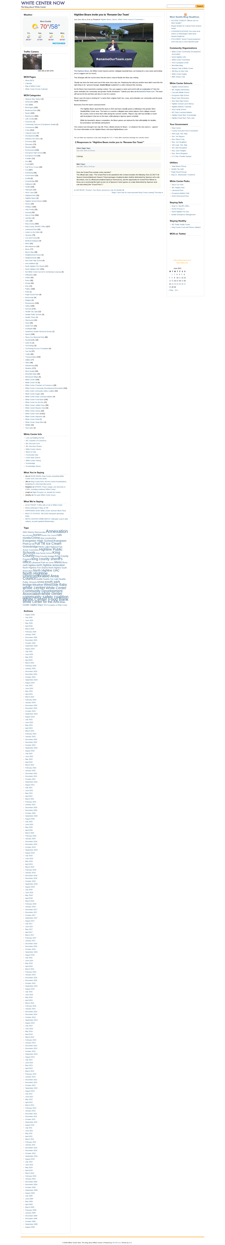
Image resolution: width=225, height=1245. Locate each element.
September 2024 (31, 680)
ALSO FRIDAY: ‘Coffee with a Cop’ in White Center (43, 505)
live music (50, 562)
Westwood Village (31, 377)
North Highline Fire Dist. (180, 212)
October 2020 (30, 813)
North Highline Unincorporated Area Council (41, 576)
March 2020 (29, 833)
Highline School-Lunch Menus (183, 104)
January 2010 (30, 1179)
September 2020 (31, 816)
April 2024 (29, 694)
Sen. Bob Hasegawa (179, 148)
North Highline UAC (32, 269)
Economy (28, 141)
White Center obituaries (34, 416)
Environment (30, 150)
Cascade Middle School (180, 92)
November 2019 (31, 844)
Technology (29, 345)
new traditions (30, 263)
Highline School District (33, 201)
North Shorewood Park (180, 196)
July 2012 (28, 1094)
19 (182, 281)
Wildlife (27, 425)
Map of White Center (32, 86)
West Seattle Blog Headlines (184, 17)
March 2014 (29, 1037)
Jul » (176, 290)
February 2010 (30, 1176)
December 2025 (31, 637)
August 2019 (30, 853)
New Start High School (33, 260)
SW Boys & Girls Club (180, 71)
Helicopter (29, 190)
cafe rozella (29, 119)
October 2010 (30, 1153)
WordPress (116, 1242)
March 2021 (29, 799)
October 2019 (30, 847)
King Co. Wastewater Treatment (183, 175)
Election (28, 147)
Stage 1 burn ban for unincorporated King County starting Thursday (136, 192)
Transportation (30, 357)
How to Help (29, 215)
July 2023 (28, 719)
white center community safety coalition (39, 391)
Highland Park (30, 195)
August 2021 (30, 785)
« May (171, 290)
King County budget (44, 556)
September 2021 (31, 782)
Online (27, 277)
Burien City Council (49, 535)
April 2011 (28, 1136)
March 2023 (29, 731)
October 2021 (30, 779)
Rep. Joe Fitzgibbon (179, 142)
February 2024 (30, 700)
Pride (27, 292)
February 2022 (30, 768)
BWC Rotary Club (178, 77)
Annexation (29, 102)
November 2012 (31, 1082)
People (27, 283)
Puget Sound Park (32, 294)
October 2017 (30, 915)
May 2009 (29, 1201)
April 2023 (29, 728)
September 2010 (31, 1156)
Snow (27, 323)
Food (27, 164)
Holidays (28, 207)
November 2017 (31, 912)
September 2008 (31, 1224)
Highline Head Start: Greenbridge (184, 115)
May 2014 (29, 1031)
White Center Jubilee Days (35, 405)
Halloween (29, 184)
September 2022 (31, 748)
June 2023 (29, 722)
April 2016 (29, 966)
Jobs (27, 221)
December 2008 (31, 1216)
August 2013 (30, 1057)
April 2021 (29, 796)
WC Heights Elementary (180, 90)
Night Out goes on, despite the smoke (47, 492)
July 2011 (28, 1128)
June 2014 (29, 1029)
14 (170, 281)
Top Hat (28, 351)
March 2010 (29, 1173)
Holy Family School (44, 553)
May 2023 (29, 725)
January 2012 (30, 1111)
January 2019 (30, 873)
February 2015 (30, 1006)
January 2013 (30, 1077)
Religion (28, 300)
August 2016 (30, 955)
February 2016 (30, 972)
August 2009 (30, 1193)
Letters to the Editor (32, 232)
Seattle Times (30, 317)
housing (28, 212)
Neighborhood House (33, 255)
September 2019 (31, 850)
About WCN (29, 80)
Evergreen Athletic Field (180, 193)
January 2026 (30, 634)
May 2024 (29, 691)
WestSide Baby (31, 374)
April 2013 (29, 1068)
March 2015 (29, 1003)
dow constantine (48, 538)
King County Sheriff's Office (35, 226)
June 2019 (29, 858)
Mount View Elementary (180, 98)
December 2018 (31, 875)
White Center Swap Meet (34, 422)
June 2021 (29, 790)
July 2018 (28, 890)
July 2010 (28, 1162)
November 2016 (31, 946)
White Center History (33, 460)
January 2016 (30, 975)
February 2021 (30, 802)
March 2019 (29, 867)
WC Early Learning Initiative (182, 112)
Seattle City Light (31, 311)
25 (180, 284)
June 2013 (29, 1063)
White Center (30, 380)
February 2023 (30, 734)
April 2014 (29, 1034)
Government (30, 175)
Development (30, 136)
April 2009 (29, 1204)
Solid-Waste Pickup (179, 166)
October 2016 (30, 949)
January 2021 (30, 804)
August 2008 (30, 1227)
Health (27, 187)
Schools (28, 309)
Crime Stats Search (33, 458)
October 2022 (30, 745)
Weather (28, 368)
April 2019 (29, 864)
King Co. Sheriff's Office (180, 206)
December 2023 (31, 705)
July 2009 (28, 1196)
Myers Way (29, 252)
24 (177, 284)
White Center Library (33, 411)
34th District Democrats (34, 532)
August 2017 (30, 921)
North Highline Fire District (35, 266)
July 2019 (28, 856)
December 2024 (31, 671)
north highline (29, 565)
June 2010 (29, 1165)
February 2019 (30, 870)
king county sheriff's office (43, 560)
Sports (27, 334)
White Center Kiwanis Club (35, 408)
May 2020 (29, 827)
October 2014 (30, 1017)
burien (37, 535)
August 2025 (30, 649)
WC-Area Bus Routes (34, 446)
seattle (39, 579)
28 (170, 287)
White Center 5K (31, 382)
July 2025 (28, 651)
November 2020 (31, 810)
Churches (29, 122)
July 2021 (28, 787)
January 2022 (30, 770)
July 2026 (28, 617)
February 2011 (30, 1142)
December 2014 (31, 1012)
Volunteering (29, 365)
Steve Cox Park (178, 185)
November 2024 (31, 674)
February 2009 (30, 1210)
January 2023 (30, 736)
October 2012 (30, 1085)
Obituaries (29, 275)
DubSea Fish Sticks (32, 139)
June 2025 (29, 654)
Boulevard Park (31, 110)
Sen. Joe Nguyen (178, 136)
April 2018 (29, 898)
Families (28, 158)
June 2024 (29, 688)
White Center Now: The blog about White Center (44, 4)
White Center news (32, 414)
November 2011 (31, 1116)
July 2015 (28, 992)
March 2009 (29, 1207)
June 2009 (29, 1199)
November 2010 (31, 1150)
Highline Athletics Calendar (181, 107)
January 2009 (30, 1213)
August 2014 (30, 1023)
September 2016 (31, 952)
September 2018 (31, 884)
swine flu (28, 343)
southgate (29, 328)
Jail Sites (28, 218)
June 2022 (29, 756)
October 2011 (30, 1119)
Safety (27, 306)
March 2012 (29, 1105)
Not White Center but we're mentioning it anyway (43, 272)
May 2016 (29, 963)
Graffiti (27, 178)
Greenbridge (30, 181)
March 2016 (29, 969)
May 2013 (29, 1065)
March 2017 (29, 935)
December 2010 (31, 1148)
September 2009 (31, 1190)
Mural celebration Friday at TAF (37, 508)
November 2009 (31, 1184)
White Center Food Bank (34, 399)
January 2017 (30, 941)
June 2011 (29, 1131)
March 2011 (29, 1139)
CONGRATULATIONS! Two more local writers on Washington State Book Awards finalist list (185, 33)
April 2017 (29, 932)
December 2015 (31, 977)
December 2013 (31, 1046)
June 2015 (29, 995)
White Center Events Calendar (36, 89)
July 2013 (28, 1060)
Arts (26, 105)
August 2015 (30, 989)
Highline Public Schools (42, 551)
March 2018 (29, 901)
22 (172, 284)
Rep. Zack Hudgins (179, 151)
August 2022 (30, 751)
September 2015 (31, 986)
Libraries (28, 235)
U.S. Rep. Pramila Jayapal (181, 156)
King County (29, 224)
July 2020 (28, 821)
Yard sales (29, 428)
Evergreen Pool (31, 156)
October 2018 (30, 881)
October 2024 (30, 677)
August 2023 (30, 717)
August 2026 (30, 615)
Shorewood (29, 320)
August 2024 (30, 683)
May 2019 (29, 861)
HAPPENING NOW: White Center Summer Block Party (45, 511)
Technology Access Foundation (37, 348)
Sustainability (30, 340)
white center (34, 587)
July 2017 (28, 924)
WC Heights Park (178, 187)
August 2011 (29, 1125)
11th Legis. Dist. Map (179, 145)
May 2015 (29, 997)
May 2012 (29, 1099)
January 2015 (30, 1009)
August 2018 (30, 887)
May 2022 (29, 759)
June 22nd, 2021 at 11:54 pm (86, 150)
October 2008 (30, 1221)
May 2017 (29, 929)
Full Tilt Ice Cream (32, 167)
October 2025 (30, 643)
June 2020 (29, 824)
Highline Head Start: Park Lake (183, 118)
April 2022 (29, 762)
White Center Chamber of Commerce (39, 385)
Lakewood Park (31, 229)
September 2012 (31, 1088)
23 (175, 284)
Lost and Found (31, 238)
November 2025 (31, 640)
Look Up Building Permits (35, 438)
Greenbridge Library (33, 466)
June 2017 (29, 926)
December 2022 (31, 739)
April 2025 (29, 660)
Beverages (29, 107)
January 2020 (30, 839)
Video (27, 363)
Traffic (27, 354)
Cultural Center (30, 133)
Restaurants (29, 303)
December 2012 (31, 1080)
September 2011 (31, 1122)
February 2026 (30, 632)
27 (185, 284)
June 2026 (29, 620)
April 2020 (29, 830)
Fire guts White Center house (45, 495)
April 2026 (29, 626)
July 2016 (28, 958)
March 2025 (29, 663)
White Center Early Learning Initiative (38, 397)
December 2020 (31, 807)
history (27, 204)
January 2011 (30, 1145)
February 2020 (30, 836)
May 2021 (29, 793)
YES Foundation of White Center (55, 605)
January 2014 (30, 1043)
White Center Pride (32, 419)
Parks (27, 280)
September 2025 (31, 646)
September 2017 (31, 918)
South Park (29, 326)
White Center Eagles (32, 394)
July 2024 (28, 685)
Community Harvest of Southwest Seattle (40, 124)
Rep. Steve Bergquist (180, 153)
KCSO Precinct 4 (178, 209)
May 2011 (28, 1133)
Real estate (29, 297)
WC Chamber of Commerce (36, 441)
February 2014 (30, 1040)
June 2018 (29, 892)
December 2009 (31, 1182)
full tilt (31, 544)
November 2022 (31, 742)
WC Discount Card (33, 443)
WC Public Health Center (181, 224)
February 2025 (30, 666)
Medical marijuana (32, 241)
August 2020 (30, 819)
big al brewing (28, 535)
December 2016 (31, 943)
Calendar (28, 83)
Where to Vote (31, 452)
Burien (27, 113)
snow (40, 581)
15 (172, 281)
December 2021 (31, 773)
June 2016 (29, 960)
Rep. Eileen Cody (178, 139)
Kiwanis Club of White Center (182, 68)
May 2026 (29, 623)
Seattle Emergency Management (183, 214)
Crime (27, 130)
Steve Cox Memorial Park (34, 337)
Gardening (29, 173)
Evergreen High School (33, 153)
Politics (27, 289)
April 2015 (29, 1000)
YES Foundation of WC (180, 63)
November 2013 (31, 1048)
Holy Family (29, 209)
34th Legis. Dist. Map (179, 134)
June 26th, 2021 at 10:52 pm (86, 166)
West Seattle (30, 371)
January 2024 (30, 702)
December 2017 (31, 909)
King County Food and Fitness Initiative (186, 227)
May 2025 (29, 657)
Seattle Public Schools (33, 314)
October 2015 (30, 983)
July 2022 (28, 753)
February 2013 (30, 1074)
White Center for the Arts (34, 402)
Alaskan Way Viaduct (33, 99)
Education (29, 144)
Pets (27, 286)
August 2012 (30, 1091)
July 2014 (28, 1026)
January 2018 (30, 907)
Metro (27, 243)
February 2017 (30, 938)
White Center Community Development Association (44, 388)
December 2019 (31, 841)
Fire (26, 161)
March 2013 (29, 1071)
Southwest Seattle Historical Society (38, 331)
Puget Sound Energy (179, 172)
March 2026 (29, 629)
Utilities (27, 360)
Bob (130, 1242)
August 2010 (30, 1159)
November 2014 (31, 1014)
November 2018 (31, 878)
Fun (26, 170)
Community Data (32, 455)
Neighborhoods (31, 258)
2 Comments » (138, 19)
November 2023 (31, 708)
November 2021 (31, 776)
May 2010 (29, 1167)
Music (27, 249)
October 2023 (30, 711)
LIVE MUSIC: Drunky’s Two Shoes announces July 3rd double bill (99, 190)
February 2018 (30, 904)
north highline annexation (50, 565)
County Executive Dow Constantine (185, 131)
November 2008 (31, 1218)
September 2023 (31, 714)
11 (180, 278)
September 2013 (31, 1054)
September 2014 (31, 1020)
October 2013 (30, 1051)
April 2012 (29, 1102)
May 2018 (29, 895)
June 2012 (29, 1097)
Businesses (29, 116)
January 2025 (30, 668)
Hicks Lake (29, 192)
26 (182, 284)
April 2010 (29, 1170)
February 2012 (30, 1108)
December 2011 (31, 1114)
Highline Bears (30, 198)
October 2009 (30, 1187)
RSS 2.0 (112, 137)
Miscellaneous (30, 246)
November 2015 (31, 980)
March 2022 (29, 765)
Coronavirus (29, 127)
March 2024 (29, 697)
